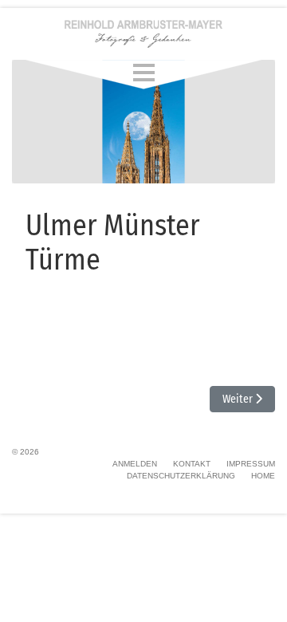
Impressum (250, 463)
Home (263, 475)
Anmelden (134, 463)
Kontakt (191, 463)
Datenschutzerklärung (181, 475)
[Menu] (144, 72)
